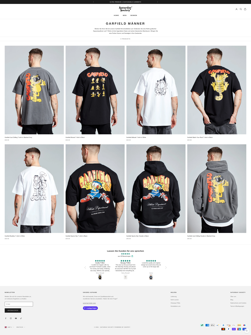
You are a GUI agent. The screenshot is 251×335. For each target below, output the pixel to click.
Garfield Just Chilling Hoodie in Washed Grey (201, 236)
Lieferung (174, 296)
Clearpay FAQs (175, 303)
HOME (116, 15)
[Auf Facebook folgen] (6, 318)
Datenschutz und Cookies (238, 303)
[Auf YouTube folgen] (16, 318)
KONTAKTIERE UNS (89, 303)
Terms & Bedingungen (237, 306)
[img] (125, 254)
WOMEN (134, 15)
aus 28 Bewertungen (124, 256)
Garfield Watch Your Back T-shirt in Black (200, 137)
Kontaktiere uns (175, 306)
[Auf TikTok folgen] (21, 318)
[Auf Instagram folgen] (11, 318)
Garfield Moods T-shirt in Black (75, 137)
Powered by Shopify (122, 327)
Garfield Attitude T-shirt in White (136, 137)
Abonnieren (13, 310)
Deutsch (20, 327)
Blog (231, 299)
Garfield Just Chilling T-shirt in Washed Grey (18, 137)
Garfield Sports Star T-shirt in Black (76, 236)
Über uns (233, 296)
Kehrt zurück (175, 299)
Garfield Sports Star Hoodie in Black (137, 236)
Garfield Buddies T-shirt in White (15, 236)
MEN (125, 15)
